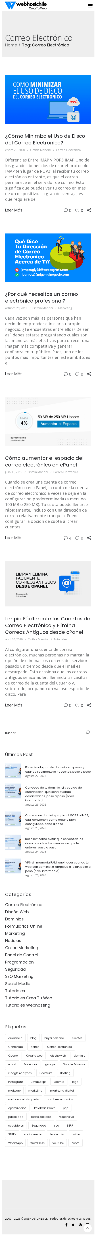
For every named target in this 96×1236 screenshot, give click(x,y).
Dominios (14, 919)
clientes (77, 1038)
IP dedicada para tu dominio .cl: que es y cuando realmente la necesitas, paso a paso (58, 769)
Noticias (13, 940)
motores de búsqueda (23, 1099)
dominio (79, 1055)
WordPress (37, 1143)
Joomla (59, 1082)
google (50, 1064)
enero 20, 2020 (15, 150)
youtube (58, 1143)
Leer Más (14, 210)
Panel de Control (21, 955)
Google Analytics (20, 1073)
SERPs (12, 1134)
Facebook (30, 1064)
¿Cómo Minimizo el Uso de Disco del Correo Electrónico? (45, 139)
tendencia (57, 1134)
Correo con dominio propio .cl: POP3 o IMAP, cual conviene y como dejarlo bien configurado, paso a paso (57, 819)
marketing (35, 1090)
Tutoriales (60, 639)
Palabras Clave (44, 1108)
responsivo (66, 1117)
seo (56, 1125)
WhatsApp (15, 1143)
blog (33, 1038)
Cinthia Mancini (40, 150)
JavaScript (38, 1082)
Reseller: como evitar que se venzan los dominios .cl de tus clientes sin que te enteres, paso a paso (54, 843)
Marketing (65, 308)
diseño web (58, 1055)
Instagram (15, 1082)
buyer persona (54, 1038)
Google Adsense (74, 1064)
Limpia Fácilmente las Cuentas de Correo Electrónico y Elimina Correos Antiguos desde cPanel (47, 625)
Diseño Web (17, 912)
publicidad (15, 1117)
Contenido (15, 1047)
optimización (17, 1108)
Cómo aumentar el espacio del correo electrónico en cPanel (44, 461)
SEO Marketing (19, 976)
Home (11, 45)
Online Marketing (21, 947)
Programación (19, 962)
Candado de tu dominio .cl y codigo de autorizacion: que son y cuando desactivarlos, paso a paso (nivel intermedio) (53, 793)
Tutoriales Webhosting (27, 1005)
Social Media (17, 983)
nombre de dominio (60, 1099)
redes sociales (41, 1117)
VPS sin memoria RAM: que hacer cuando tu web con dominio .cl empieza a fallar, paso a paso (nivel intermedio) (58, 866)
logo (75, 1082)
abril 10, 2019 (14, 639)
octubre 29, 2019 (16, 308)
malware (14, 1090)
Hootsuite (46, 1073)
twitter (76, 1134)
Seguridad (15, 969)
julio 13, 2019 (13, 472)
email (12, 1064)
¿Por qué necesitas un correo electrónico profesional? (41, 297)
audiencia (15, 1038)
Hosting (65, 1073)
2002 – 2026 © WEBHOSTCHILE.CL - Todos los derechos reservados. (48, 1219)
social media (33, 1134)
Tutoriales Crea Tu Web (28, 998)
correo (35, 1047)
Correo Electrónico (68, 150)
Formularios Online (23, 926)
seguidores (16, 1125)
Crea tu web (34, 1055)
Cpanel (13, 1055)
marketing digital (62, 1090)
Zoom (75, 1143)
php (65, 1108)
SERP (70, 1125)
